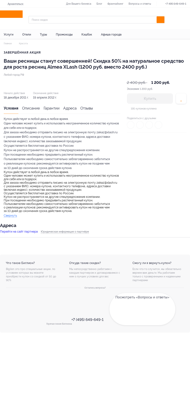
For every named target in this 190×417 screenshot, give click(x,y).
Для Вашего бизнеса (78, 3)
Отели (26, 34)
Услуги (8, 34)
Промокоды (64, 34)
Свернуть (10, 215)
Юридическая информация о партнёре (65, 231)
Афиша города (111, 34)
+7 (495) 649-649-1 (87, 319)
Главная (8, 43)
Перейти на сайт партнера (19, 231)
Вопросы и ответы (140, 3)
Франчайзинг (115, 3)
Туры (43, 34)
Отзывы (86, 108)
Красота (23, 43)
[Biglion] (15, 14)
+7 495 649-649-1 (175, 3)
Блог (99, 3)
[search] (160, 19)
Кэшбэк (86, 34)
